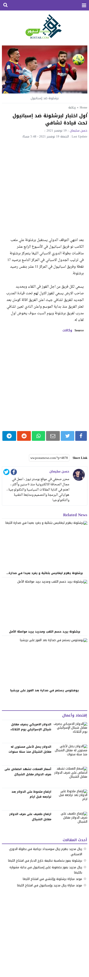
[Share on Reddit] (24, 436)
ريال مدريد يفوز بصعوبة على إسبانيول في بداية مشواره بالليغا (45, 869)
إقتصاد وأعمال (74, 715)
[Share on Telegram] (9, 436)
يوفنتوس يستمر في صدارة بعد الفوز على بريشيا (44, 690)
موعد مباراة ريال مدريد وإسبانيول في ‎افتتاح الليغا (49, 885)
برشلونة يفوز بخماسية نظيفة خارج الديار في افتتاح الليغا (45, 861)
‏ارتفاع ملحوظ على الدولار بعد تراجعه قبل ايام (31, 794)
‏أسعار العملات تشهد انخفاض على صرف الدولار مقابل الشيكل (28, 771)
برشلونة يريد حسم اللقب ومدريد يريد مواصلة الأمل (44, 631)
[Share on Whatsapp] (38, 436)
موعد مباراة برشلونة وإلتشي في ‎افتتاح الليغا (52, 879)
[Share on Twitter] (67, 436)
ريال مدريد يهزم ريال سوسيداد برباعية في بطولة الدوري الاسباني (45, 851)
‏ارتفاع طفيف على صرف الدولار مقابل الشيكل (30, 816)
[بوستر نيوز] (44, 26)
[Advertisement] (44, 185)
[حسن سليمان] (79, 475)
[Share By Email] (53, 436)
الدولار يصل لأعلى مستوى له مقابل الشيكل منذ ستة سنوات (30, 749)
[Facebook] (13, 473)
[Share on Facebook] (80, 436)
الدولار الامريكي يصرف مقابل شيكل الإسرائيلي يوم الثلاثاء (30, 727)
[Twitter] (6, 473)
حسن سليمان (78, 130)
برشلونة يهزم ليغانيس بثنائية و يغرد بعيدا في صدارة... (44, 573)
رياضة (72, 107)
